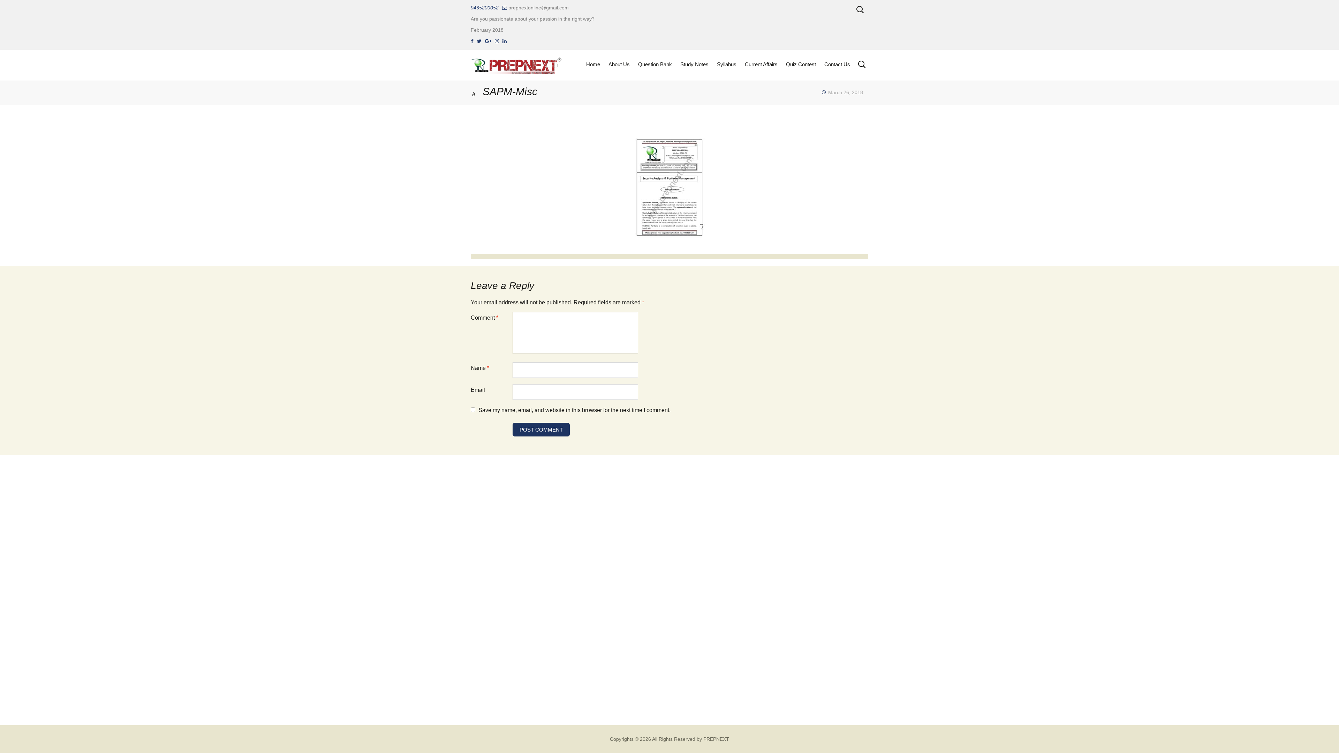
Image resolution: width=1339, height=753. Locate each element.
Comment (484, 318)
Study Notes (694, 64)
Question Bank (655, 64)
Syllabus (726, 64)
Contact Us (837, 64)
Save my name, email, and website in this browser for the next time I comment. (574, 410)
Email (478, 390)
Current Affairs (761, 64)
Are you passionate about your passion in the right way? (533, 19)
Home (593, 64)
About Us (619, 64)
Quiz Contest (801, 64)
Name (480, 368)
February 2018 (487, 30)
